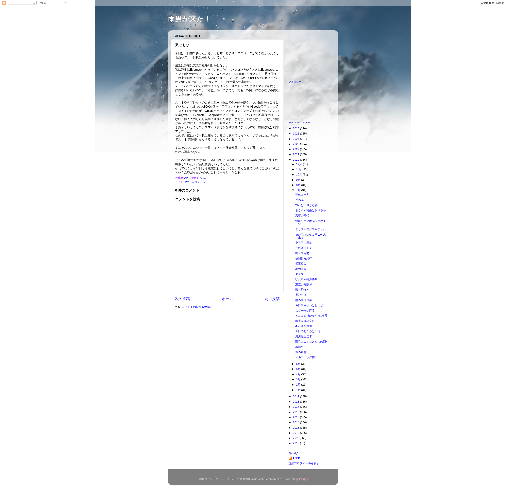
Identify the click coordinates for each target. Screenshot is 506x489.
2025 (296, 133)
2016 (296, 412)
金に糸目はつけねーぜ (309, 305)
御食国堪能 (302, 253)
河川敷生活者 (303, 336)
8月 (298, 185)
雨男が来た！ (189, 19)
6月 (298, 363)
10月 (299, 174)
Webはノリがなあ (306, 205)
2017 (296, 406)
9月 (298, 179)
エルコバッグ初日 (306, 357)
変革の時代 (302, 215)
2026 (296, 128)
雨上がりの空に (305, 320)
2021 (296, 154)
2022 (296, 149)
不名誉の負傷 (303, 326)
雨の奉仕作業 (303, 300)
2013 (296, 427)
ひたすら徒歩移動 (306, 279)
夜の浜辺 (300, 200)
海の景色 (300, 352)
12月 (299, 164)
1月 (298, 390)
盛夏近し (300, 263)
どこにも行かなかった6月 (311, 315)
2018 (296, 401)
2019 (296, 396)
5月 (298, 369)
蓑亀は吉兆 (302, 194)
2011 (296, 438)
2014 (296, 422)
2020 (296, 159)
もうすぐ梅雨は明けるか (310, 210)
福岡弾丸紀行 (303, 258)
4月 (298, 374)
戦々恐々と (302, 289)
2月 (298, 384)
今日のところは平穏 (307, 331)
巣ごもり (300, 294)
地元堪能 (300, 268)
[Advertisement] (308, 53)
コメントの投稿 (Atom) (196, 306)
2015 (296, 417)
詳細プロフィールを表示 (304, 463)
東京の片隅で (303, 284)
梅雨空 (299, 346)
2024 (296, 138)
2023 (296, 144)
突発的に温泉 (303, 242)
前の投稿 (272, 299)
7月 (298, 190)
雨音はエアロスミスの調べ (312, 341)
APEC (296, 458)
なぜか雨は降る (305, 310)
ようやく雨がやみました (310, 229)
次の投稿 (182, 299)
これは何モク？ (305, 247)
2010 (296, 443)
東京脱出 (300, 274)
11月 (299, 169)
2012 (296, 432)
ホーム (227, 299)
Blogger (304, 479)
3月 (298, 379)
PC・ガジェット (195, 182)
